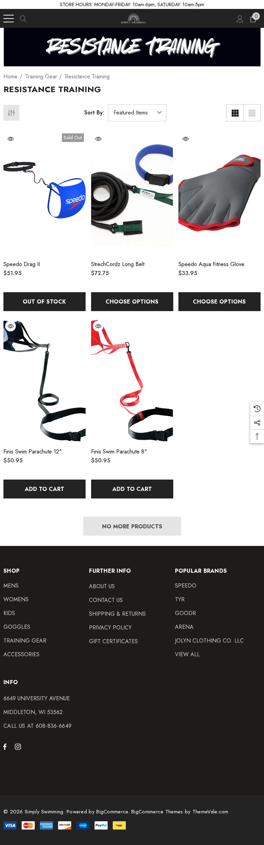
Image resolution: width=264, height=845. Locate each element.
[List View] (252, 112)
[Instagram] (19, 746)
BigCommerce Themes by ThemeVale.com (180, 811)
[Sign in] (239, 18)
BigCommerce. (113, 811)
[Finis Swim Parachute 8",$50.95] (132, 380)
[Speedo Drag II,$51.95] (44, 193)
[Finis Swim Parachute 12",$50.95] (44, 380)
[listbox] (137, 112)
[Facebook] (5, 746)
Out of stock (44, 302)
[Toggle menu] (8, 18)
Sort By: (94, 113)
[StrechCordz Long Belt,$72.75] (132, 193)
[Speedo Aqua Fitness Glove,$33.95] (219, 193)
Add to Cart (44, 489)
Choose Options (132, 302)
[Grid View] (234, 112)
